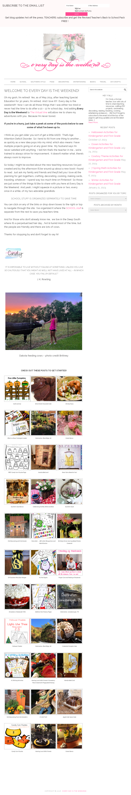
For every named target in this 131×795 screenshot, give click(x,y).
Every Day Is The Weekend (65, 51)
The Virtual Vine (38, 112)
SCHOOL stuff (73, 208)
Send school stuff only (83, 11)
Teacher (78, 8)
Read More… (94, 122)
